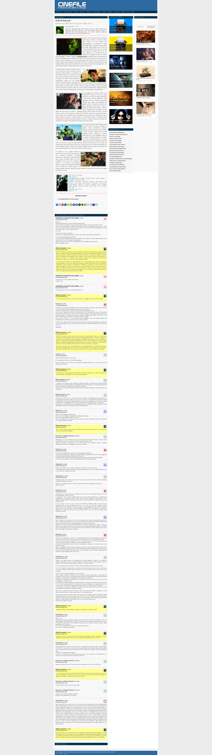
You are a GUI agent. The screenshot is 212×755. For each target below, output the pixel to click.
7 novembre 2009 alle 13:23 (61, 333)
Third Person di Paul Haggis (115, 140)
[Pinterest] (62, 204)
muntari (110, 12)
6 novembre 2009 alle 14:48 (61, 287)
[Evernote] (82, 204)
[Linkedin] (76, 204)
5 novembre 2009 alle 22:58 (61, 219)
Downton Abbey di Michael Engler (116, 132)
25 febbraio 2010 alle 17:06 (61, 691)
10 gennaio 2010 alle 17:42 (61, 633)
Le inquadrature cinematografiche (116, 152)
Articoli (82, 12)
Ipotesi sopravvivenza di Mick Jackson (117, 148)
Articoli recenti (140, 26)
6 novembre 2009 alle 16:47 (61, 296)
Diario (104, 12)
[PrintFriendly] (96, 204)
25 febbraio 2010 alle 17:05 (61, 682)
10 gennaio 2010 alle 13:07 (61, 616)
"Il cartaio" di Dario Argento (115, 142)
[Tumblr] (65, 204)
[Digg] (74, 204)
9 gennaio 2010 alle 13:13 (61, 491)
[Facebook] (57, 204)
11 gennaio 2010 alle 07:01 (61, 644)
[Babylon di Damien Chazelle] (145, 42)
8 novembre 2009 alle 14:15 (61, 370)
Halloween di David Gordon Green (116, 154)
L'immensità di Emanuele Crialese (143, 114)
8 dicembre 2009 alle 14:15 (61, 381)
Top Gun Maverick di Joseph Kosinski (117, 166)
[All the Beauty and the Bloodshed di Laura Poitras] (145, 77)
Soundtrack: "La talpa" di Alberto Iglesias (118, 134)
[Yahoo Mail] (93, 204)
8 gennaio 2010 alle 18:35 (61, 437)
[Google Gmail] (88, 204)
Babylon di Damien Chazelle (142, 43)
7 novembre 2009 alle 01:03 (61, 305)
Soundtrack (97, 12)
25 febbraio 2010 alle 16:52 (61, 662)
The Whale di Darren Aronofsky (143, 97)
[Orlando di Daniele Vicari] (145, 59)
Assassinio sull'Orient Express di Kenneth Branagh (120, 158)
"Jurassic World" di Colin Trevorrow (117, 144)
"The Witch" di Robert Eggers (115, 162)
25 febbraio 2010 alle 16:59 (61, 670)
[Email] (85, 204)
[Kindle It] (79, 204)
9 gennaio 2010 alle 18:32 (61, 517)
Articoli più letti (151, 26)
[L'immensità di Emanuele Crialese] (145, 113)
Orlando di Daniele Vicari (141, 60)
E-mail (132, 12)
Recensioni (58, 12)
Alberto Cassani (61, 23)
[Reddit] (71, 204)
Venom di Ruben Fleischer (115, 170)
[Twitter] (60, 204)
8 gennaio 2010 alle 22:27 (61, 450)
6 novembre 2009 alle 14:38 (61, 249)
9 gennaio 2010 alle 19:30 (61, 535)
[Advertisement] (81, 210)
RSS (128, 12)
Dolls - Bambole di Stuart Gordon (121, 120)
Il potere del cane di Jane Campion (116, 146)
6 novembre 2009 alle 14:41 (61, 277)
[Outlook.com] (91, 204)
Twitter (123, 12)
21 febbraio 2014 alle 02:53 (61, 702)
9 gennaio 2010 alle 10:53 (61, 477)
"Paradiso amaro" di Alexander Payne (117, 160)
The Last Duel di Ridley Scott (115, 156)
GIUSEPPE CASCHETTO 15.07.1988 (67, 218)
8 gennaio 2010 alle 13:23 (61, 427)
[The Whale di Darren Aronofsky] (145, 96)
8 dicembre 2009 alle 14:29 (61, 395)
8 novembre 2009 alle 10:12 (61, 355)
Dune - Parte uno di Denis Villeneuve (117, 168)
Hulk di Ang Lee (63, 20)
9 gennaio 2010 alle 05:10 (61, 465)
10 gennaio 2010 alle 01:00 (61, 558)
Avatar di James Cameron (118, 66)
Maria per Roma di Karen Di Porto (116, 150)
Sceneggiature (67, 12)
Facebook (116, 12)
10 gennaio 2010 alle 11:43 (61, 607)
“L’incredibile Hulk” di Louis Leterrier (68, 199)
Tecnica (76, 12)
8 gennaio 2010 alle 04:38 (61, 412)
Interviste (89, 12)
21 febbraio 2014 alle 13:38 (61, 730)
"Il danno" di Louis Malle (114, 136)
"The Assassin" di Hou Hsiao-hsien (117, 164)
